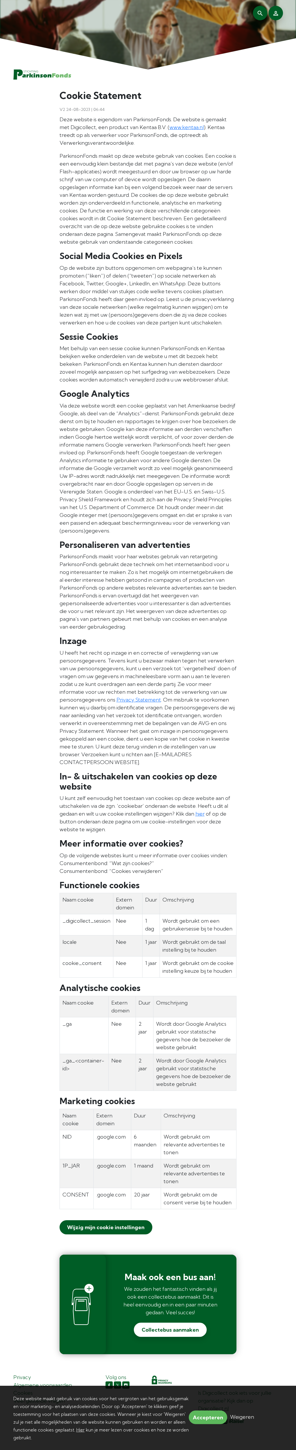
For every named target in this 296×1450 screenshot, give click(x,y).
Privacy (22, 1377)
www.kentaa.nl (186, 127)
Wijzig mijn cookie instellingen (105, 1227)
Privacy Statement (138, 699)
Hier (80, 1430)
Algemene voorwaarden (42, 1385)
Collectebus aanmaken (170, 1329)
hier (200, 813)
